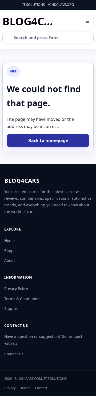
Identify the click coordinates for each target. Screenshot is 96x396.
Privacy (10, 387)
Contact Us (13, 353)
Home (9, 240)
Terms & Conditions (21, 298)
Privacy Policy (16, 288)
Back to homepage (48, 140)
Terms (25, 387)
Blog (8, 250)
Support (11, 308)
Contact (41, 387)
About (9, 260)
